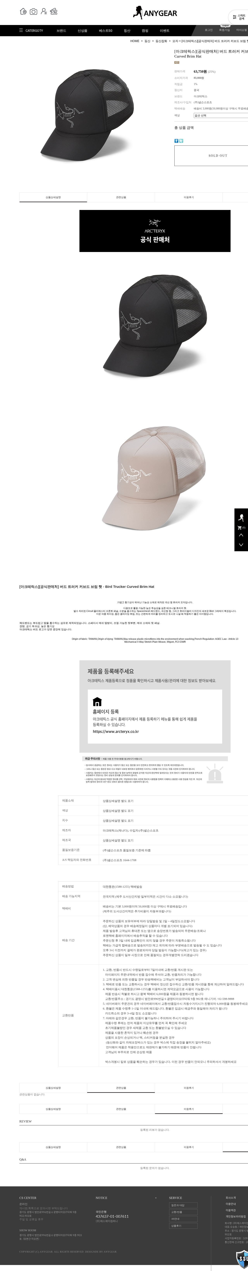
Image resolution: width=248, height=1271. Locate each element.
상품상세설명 (53, 197)
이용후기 (189, 197)
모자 (175, 41)
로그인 (209, 29)
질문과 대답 (177, 1205)
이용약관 (231, 1210)
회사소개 (231, 1198)
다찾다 (238, 18)
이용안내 (231, 1204)
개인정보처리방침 (236, 1217)
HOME (134, 41)
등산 (147, 41)
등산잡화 (161, 41)
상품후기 (176, 1225)
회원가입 (224, 29)
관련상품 (121, 197)
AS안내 (175, 1218)
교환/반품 (176, 1212)
